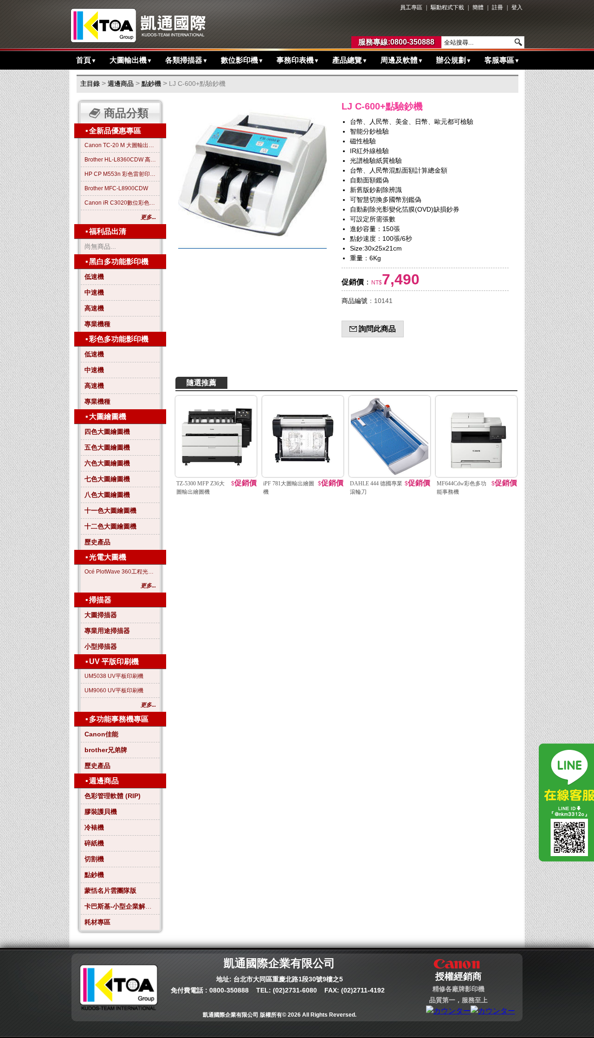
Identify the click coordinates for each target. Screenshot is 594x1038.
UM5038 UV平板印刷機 (113, 676)
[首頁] (138, 25)
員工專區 (411, 7)
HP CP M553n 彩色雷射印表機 (120, 174)
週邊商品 (121, 83)
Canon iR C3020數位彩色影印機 (120, 203)
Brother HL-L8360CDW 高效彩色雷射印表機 (120, 159)
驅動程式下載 (447, 7)
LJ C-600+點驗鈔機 (197, 83)
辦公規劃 (453, 60)
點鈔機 (151, 83)
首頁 (86, 60)
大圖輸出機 (131, 60)
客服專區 (502, 60)
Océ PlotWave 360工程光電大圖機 (120, 571)
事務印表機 (298, 60)
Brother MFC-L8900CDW (116, 188)
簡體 (478, 7)
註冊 (497, 7)
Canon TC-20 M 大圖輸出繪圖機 (120, 145)
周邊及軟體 (402, 60)
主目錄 (90, 83)
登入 (517, 7)
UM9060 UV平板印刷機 (113, 690)
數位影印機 (242, 60)
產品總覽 (350, 60)
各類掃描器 (186, 60)
